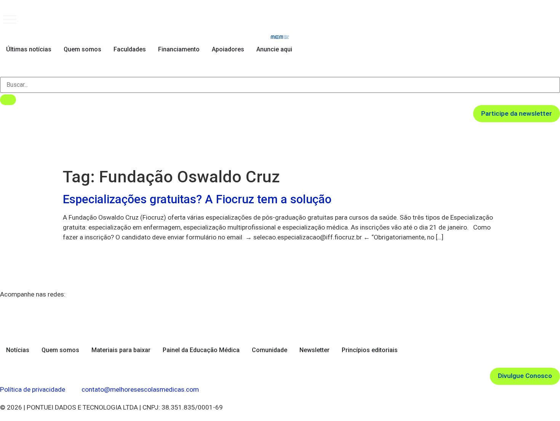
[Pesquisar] (8, 99)
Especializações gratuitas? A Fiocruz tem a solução (197, 199)
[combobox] (280, 85)
